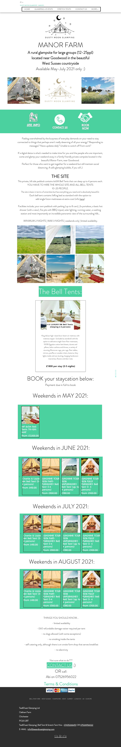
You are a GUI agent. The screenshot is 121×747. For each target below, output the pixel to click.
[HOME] (20, 2)
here (82, 199)
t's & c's (60, 736)
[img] (49, 690)
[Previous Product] (19, 477)
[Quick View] (30, 415)
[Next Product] (102, 477)
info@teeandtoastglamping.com (41, 729)
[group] (60, 422)
